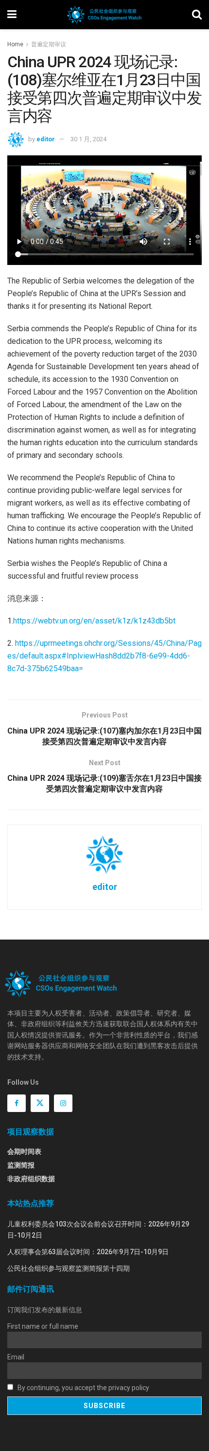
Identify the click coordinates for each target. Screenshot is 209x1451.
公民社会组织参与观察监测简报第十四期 (68, 1268)
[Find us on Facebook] (16, 1103)
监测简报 (21, 1165)
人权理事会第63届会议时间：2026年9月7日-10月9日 (88, 1252)
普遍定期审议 (48, 44)
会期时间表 (24, 1151)
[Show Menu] (12, 14)
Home (15, 44)
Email (15, 1357)
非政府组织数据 (31, 1179)
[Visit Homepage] (104, 14)
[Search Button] (197, 14)
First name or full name (42, 1326)
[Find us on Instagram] (63, 1103)
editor (45, 139)
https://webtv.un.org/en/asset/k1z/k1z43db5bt (94, 620)
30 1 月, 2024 (88, 139)
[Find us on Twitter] (40, 1103)
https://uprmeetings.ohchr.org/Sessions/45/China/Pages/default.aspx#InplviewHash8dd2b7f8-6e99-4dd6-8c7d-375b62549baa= (104, 656)
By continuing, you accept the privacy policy (82, 1388)
